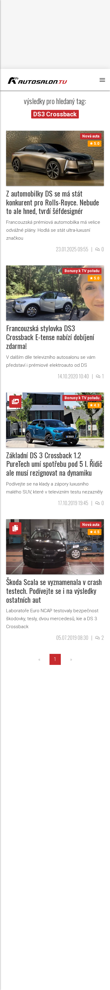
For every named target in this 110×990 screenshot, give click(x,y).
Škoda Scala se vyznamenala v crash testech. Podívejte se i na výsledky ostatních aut (54, 590)
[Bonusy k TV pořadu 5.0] (55, 292)
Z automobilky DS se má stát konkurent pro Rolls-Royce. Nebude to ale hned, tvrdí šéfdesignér (52, 202)
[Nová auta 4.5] (55, 546)
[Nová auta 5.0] (55, 158)
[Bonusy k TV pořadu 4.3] (55, 419)
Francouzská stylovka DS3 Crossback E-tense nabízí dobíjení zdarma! (50, 336)
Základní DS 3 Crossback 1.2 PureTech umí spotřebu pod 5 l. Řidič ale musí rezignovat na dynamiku (54, 463)
